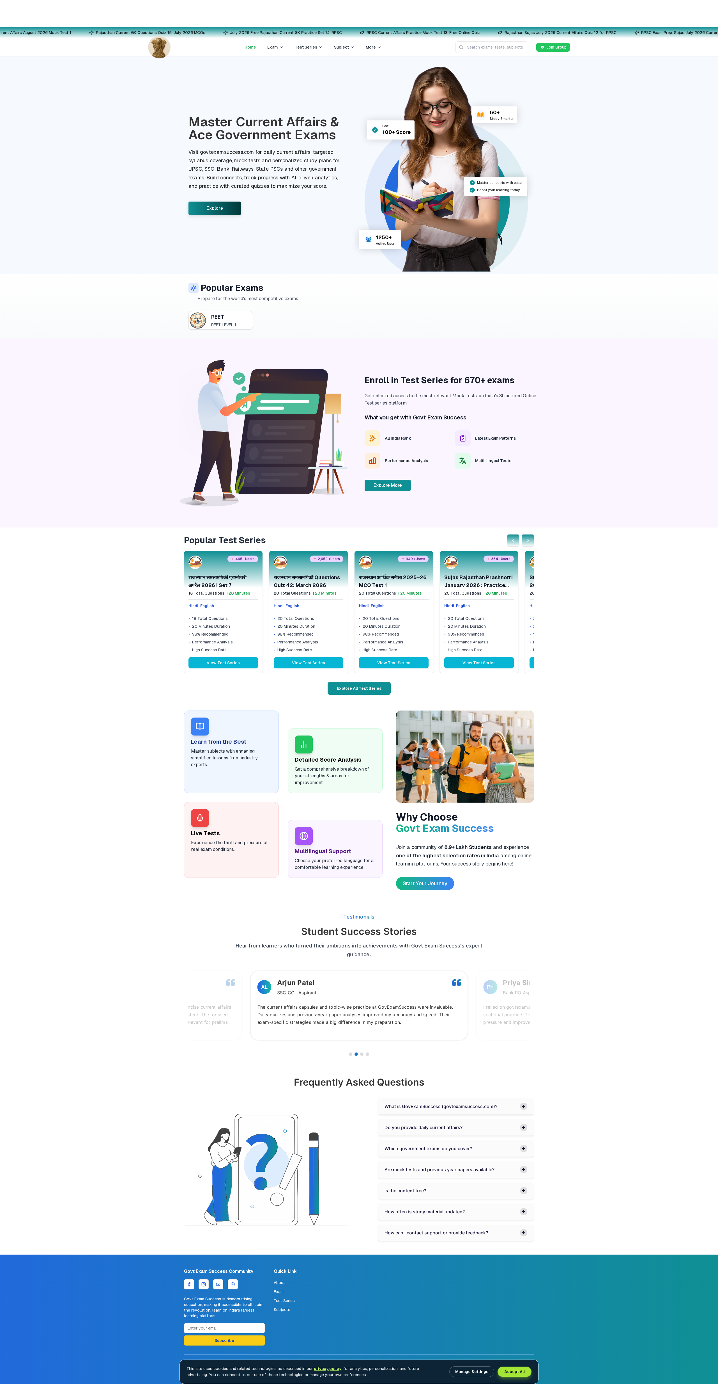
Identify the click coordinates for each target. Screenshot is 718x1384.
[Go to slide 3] (361, 1054)
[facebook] (189, 1284)
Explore (214, 208)
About (279, 1282)
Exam (272, 47)
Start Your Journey (425, 883)
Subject (341, 47)
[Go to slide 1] (350, 1054)
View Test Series (223, 663)
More (371, 47)
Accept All (514, 1371)
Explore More (388, 485)
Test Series (306, 47)
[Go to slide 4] (367, 1054)
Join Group (556, 47)
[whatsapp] (233, 1284)
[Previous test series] (513, 540)
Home (250, 47)
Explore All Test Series (359, 688)
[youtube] (218, 1284)
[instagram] (204, 1284)
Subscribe (224, 1340)
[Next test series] (528, 540)
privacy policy (327, 1368)
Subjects (282, 1309)
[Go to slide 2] (356, 1054)
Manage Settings (471, 1371)
